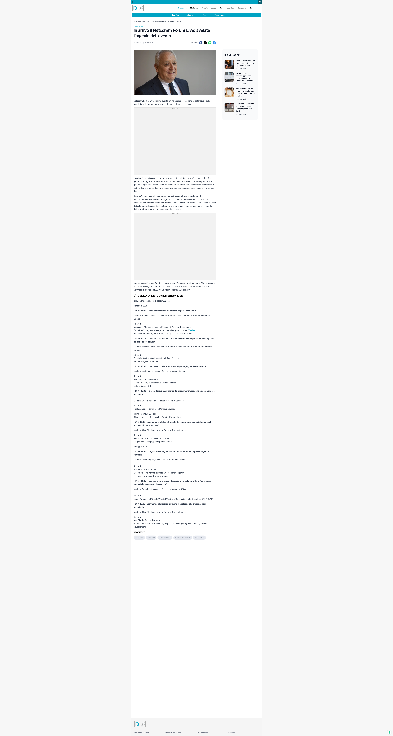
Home (135, 21)
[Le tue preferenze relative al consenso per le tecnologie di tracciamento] (389, 732)
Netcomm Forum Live (182, 537)
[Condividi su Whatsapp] (209, 42)
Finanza (231, 733)
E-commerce (138, 26)
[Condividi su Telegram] (214, 42)
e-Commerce (142, 21)
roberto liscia (199, 537)
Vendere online (220, 15)
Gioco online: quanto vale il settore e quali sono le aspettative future (245, 63)
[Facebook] (132, 2)
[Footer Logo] (196, 724)
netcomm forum (164, 537)
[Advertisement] (175, 568)
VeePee (191, 330)
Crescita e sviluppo (173, 733)
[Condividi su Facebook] (200, 42)
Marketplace (190, 15)
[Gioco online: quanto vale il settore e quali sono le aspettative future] (229, 65)
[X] (135, 2)
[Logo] (138, 8)
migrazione (139, 537)
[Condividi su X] (205, 42)
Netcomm (151, 537)
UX (204, 15)
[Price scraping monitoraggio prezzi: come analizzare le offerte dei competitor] (229, 78)
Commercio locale (141, 733)
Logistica (175, 15)
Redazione (137, 43)
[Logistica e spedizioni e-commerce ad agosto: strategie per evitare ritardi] (229, 109)
